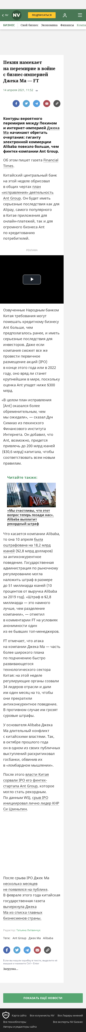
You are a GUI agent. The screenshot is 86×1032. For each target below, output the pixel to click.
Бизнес (9, 25)
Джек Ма (35, 938)
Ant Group (19, 938)
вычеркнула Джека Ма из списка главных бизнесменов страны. (22, 912)
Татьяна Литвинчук (28, 930)
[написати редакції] (46, 103)
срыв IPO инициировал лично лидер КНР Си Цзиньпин (31, 803)
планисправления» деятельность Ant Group (28, 192)
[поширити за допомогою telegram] (36, 103)
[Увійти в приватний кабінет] (65, 15)
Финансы (67, 25)
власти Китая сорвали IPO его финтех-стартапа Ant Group (26, 780)
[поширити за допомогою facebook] (16, 103)
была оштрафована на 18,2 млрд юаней (27, 545)
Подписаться (42, 15)
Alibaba (48, 938)
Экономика (49, 25)
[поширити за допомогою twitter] (26, 103)
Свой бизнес (29, 25)
